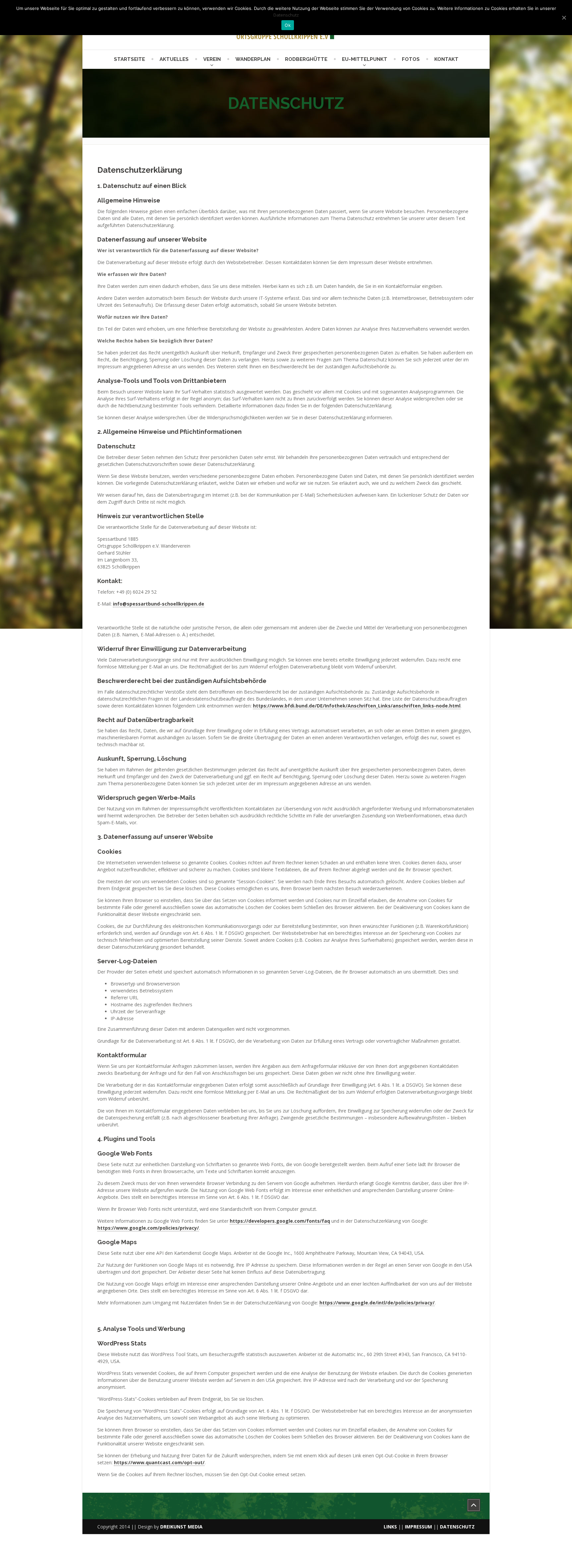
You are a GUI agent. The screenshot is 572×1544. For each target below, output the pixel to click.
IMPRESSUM (418, 1526)
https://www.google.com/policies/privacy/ (148, 1228)
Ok (288, 25)
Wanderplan (252, 59)
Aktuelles (174, 59)
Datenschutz (286, 15)
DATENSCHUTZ (457, 1526)
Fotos (411, 59)
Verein (212, 59)
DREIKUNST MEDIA (181, 1526)
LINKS (390, 1526)
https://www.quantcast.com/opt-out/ (159, 1462)
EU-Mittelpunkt (364, 59)
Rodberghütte (306, 59)
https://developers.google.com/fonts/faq (280, 1221)
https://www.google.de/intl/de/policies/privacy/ (377, 1302)
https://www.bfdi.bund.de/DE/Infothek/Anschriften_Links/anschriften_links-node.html (356, 706)
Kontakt (446, 59)
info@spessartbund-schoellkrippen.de (158, 604)
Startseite (129, 59)
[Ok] (563, 17)
